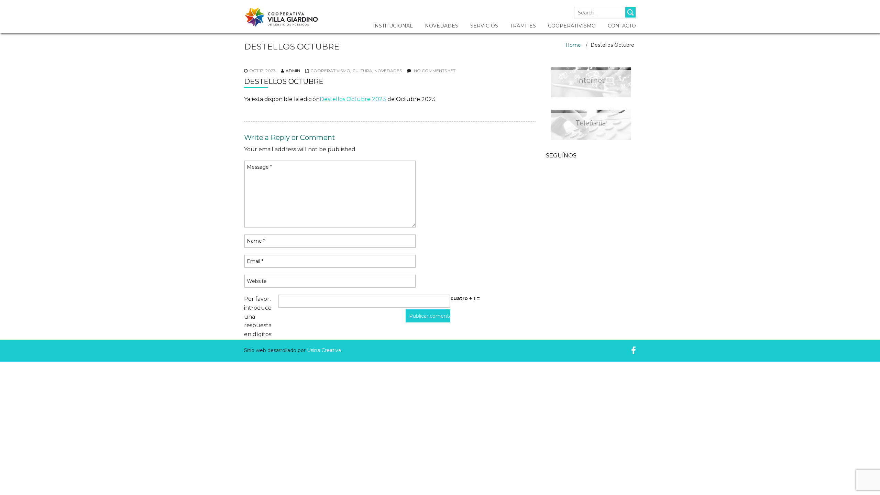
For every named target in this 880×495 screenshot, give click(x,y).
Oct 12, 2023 (262, 70)
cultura (362, 70)
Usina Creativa (324, 350)
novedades (388, 70)
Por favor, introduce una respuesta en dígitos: (258, 316)
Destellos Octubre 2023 (353, 99)
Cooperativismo (330, 70)
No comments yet (434, 70)
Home (573, 45)
